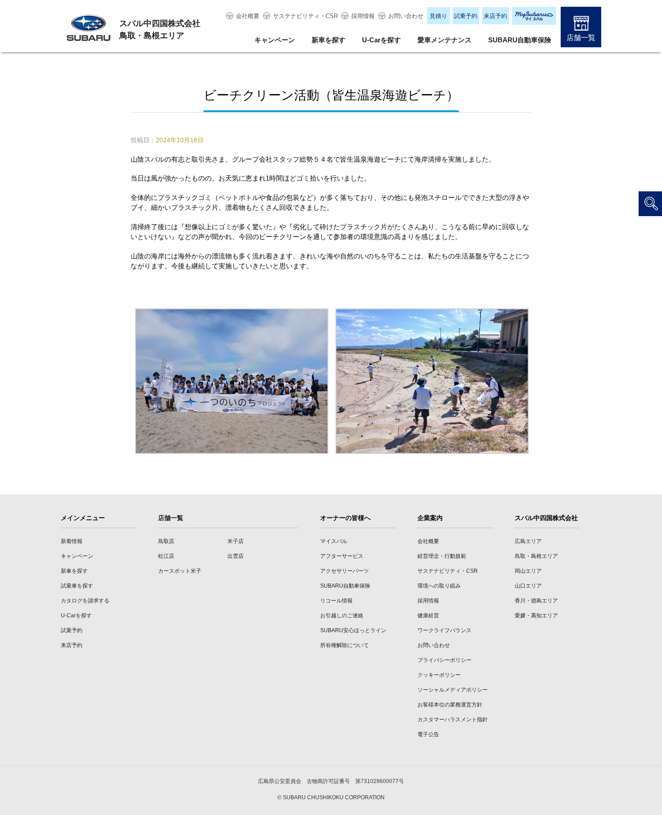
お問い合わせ (405, 16)
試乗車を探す (77, 586)
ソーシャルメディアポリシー (452, 690)
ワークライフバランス (444, 630)
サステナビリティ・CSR (305, 16)
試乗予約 (465, 16)
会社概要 (247, 16)
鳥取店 (166, 541)
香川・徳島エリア (536, 601)
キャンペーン (274, 40)
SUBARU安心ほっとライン (353, 630)
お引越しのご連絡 (341, 615)
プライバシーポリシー (444, 660)
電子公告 (428, 734)
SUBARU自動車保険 (519, 40)
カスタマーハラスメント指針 (452, 719)
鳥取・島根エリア (536, 556)
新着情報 (71, 541)
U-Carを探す (381, 40)
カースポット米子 (179, 571)
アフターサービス (341, 556)
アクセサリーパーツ (344, 571)
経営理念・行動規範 (441, 556)
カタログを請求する (85, 601)
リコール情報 (336, 601)
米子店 (235, 541)
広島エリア (528, 541)
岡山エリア (528, 571)
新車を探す (328, 40)
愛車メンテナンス (444, 40)
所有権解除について (344, 645)
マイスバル (333, 541)
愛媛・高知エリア (536, 615)
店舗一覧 (581, 37)
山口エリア (528, 586)
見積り (438, 16)
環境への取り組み (439, 586)
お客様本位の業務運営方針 (449, 705)
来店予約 (495, 16)
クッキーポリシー (439, 675)
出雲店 (235, 556)
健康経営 (428, 615)
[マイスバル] (534, 16)
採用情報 (363, 16)
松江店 (166, 556)
